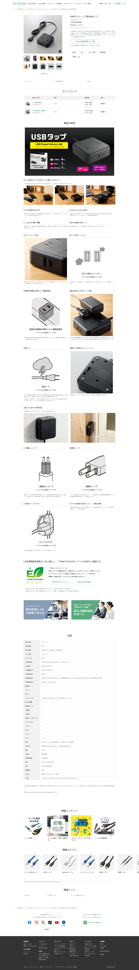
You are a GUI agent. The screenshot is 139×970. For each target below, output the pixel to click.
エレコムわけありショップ (90, 953)
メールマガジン (73, 953)
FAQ (82, 52)
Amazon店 (87, 955)
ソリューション (27, 951)
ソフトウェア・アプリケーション (61, 947)
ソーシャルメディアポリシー (60, 966)
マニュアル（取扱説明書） (60, 946)
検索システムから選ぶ (44, 957)
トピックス (51, 3)
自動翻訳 (74, 966)
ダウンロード (67, 3)
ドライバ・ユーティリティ (60, 944)
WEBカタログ (57, 949)
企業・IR (102, 944)
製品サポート (72, 944)
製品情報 (20, 9)
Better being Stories (43, 947)
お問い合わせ (72, 947)
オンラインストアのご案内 (90, 946)
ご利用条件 (41, 966)
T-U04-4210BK (38, 102)
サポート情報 (86, 3)
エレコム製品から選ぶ (44, 955)
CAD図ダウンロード (58, 953)
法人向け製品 (41, 3)
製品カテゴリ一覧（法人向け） (30, 946)
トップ (15, 9)
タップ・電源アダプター (30, 9)
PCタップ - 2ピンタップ (44, 9)
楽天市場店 (87, 949)
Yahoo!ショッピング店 (90, 951)
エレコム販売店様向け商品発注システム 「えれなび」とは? (84, 45)
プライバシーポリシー (49, 966)
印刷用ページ (75, 56)
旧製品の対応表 (42, 959)
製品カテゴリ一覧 (27, 944)
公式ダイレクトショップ (90, 947)
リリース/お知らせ (43, 944)
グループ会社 (103, 946)
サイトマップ (35, 966)
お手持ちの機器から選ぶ (44, 953)
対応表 (74, 52)
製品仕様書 (102, 52)
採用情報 (102, 947)
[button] (42, 941)
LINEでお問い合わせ (74, 955)
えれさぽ (71, 946)
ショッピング (77, 3)
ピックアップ (42, 946)
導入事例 (26, 953)
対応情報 (59, 3)
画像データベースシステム (60, 951)
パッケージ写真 (91, 52)
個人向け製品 (32, 3)
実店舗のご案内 (88, 944)
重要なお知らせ (73, 951)
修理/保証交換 (73, 949)
